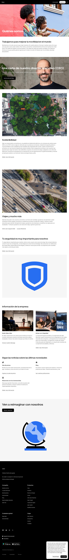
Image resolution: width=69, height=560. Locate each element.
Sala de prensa (6, 365)
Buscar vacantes (8, 410)
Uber (3, 2)
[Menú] (67, 2)
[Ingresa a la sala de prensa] (3, 362)
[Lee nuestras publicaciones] (36, 362)
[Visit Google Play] (6, 544)
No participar (56, 556)
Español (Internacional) (9, 536)
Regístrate (62, 2)
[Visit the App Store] (16, 544)
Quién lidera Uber (7, 333)
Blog (37, 365)
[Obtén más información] (51, 320)
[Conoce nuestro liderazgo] (17, 320)
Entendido (63, 556)
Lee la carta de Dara (9, 78)
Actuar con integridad (42, 333)
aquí (61, 552)
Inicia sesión (55, 2)
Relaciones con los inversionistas (11, 380)
